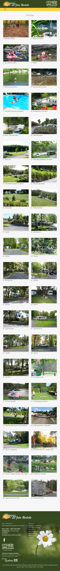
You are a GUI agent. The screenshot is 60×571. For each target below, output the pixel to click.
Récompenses (34, 531)
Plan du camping (34, 527)
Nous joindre (33, 533)
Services (31, 523)
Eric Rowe (40, 567)
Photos (31, 529)
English (31, 537)
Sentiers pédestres (35, 525)
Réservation (33, 535)
